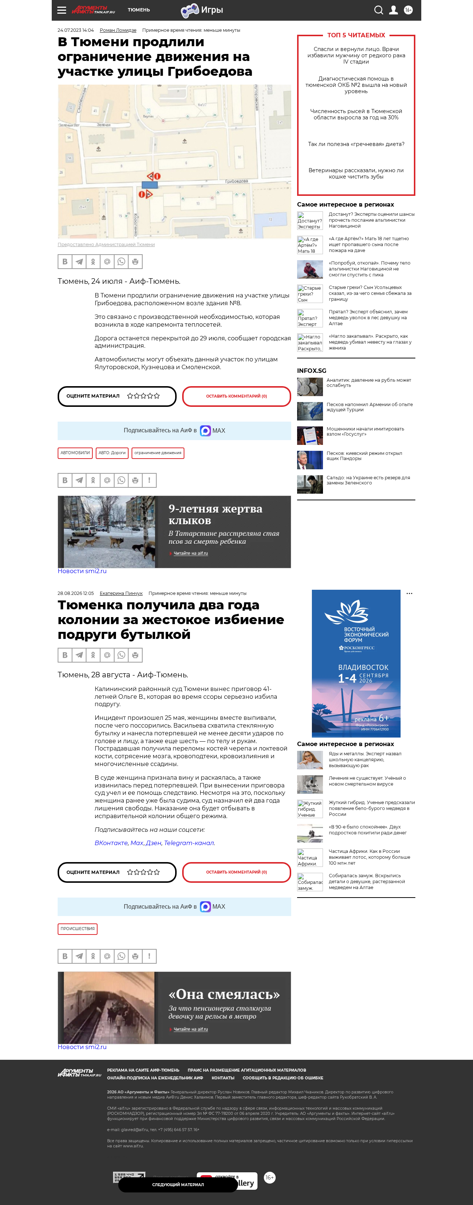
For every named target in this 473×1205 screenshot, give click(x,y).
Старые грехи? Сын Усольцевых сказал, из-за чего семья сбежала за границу (370, 293)
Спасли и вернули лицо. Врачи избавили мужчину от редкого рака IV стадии (356, 55)
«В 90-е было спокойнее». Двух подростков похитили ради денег (368, 829)
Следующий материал (178, 1184)
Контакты (223, 1078)
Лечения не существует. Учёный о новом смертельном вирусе (367, 781)
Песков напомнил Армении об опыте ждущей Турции (370, 407)
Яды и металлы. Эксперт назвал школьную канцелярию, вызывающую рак (365, 759)
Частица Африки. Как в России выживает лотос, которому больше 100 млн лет (369, 857)
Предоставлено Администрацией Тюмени (106, 244)
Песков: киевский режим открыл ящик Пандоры (364, 456)
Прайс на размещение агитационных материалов (247, 1070)
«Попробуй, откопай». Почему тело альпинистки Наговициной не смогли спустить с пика (370, 269)
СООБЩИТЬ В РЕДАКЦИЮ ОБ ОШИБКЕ (283, 1078)
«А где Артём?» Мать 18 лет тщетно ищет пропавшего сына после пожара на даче (369, 244)
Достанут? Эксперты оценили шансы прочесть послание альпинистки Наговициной (372, 220)
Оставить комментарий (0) (236, 396)
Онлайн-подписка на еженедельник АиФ (155, 1078)
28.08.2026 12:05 (76, 593)
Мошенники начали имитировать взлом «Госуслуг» (365, 431)
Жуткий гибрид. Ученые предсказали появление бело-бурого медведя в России (372, 808)
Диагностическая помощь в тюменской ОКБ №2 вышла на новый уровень (356, 85)
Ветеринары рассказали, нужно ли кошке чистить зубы (356, 173)
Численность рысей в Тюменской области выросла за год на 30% (356, 114)
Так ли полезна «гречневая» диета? (356, 144)
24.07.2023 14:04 (76, 30)
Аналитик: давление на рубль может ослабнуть (369, 383)
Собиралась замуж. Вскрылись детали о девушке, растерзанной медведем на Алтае (367, 881)
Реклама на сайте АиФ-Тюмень (143, 1070)
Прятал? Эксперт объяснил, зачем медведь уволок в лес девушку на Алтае (368, 317)
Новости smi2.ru (82, 571)
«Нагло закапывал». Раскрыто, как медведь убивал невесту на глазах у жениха (370, 342)
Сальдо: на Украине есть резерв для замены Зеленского (368, 480)
